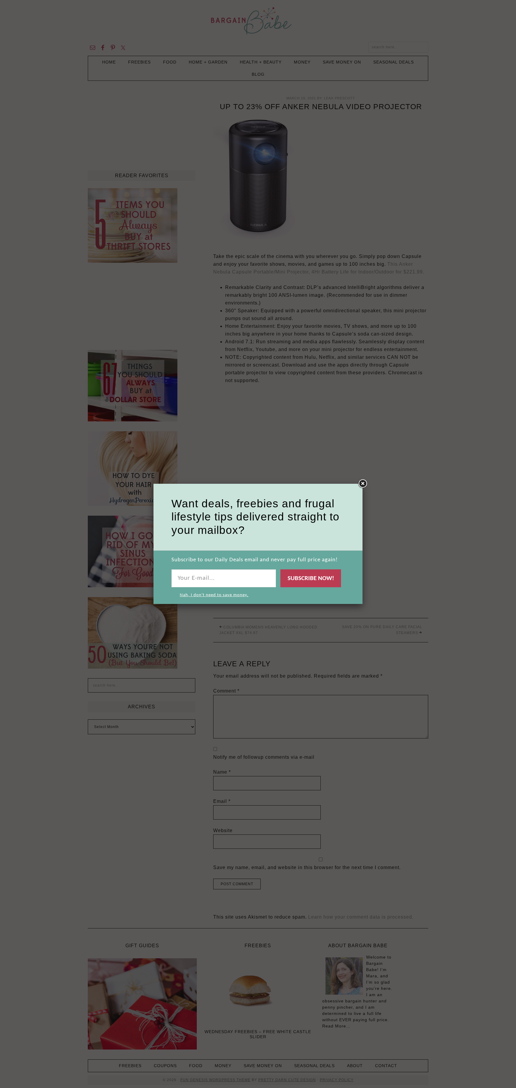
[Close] (362, 483)
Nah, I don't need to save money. (214, 595)
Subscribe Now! (311, 578)
